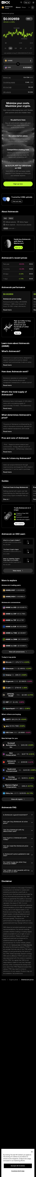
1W (15, 48)
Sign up (27, 2)
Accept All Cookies (18, 1166)
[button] (21, 2)
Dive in (5, 499)
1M (21, 48)
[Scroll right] (29, 7)
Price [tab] (24, 7)
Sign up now (18, 184)
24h (10, 48)
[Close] (32, 1152)
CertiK (6, 228)
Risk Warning (28, 945)
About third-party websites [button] (23, 224)
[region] (17, 1163)
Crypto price (13, 980)
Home (4, 980)
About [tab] (18, 7)
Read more (7, 310)
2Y (31, 48)
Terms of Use (15, 945)
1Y (26, 48)
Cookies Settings (17, 1171)
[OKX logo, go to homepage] (6, 2)
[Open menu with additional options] (33, 2)
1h (5, 48)
